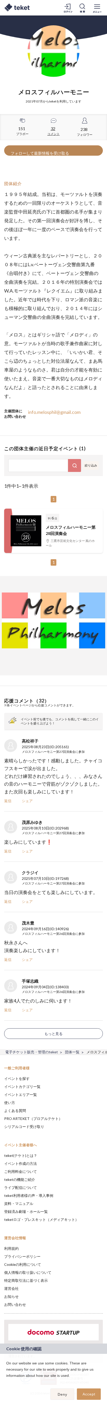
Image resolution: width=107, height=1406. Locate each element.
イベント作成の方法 (20, 1163)
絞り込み (91, 465)
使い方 (9, 1102)
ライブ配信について (20, 1187)
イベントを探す (17, 1078)
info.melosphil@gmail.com (54, 412)
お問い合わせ (15, 1304)
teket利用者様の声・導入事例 (28, 1195)
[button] (7, 1382)
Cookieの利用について (22, 1264)
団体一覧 (72, 1052)
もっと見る (53, 1033)
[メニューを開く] (97, 7)
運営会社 (11, 1288)
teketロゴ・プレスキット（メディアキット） (41, 1219)
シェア (27, 801)
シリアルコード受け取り (24, 1126)
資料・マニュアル (18, 1203)
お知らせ (11, 1296)
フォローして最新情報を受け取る (40, 153)
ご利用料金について (20, 1171)
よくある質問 (15, 1110)
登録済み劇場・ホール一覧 (26, 1211)
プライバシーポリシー (22, 1256)
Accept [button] (89, 1394)
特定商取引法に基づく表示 (26, 1280)
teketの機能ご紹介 (19, 1179)
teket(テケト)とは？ (20, 1155)
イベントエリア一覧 (20, 1094)
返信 (7, 801)
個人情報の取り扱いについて (27, 1272)
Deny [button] (62, 1394)
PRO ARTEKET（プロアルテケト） (33, 1118)
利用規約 (11, 1248)
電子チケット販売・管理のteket (31, 1052)
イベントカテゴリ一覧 (22, 1086)
